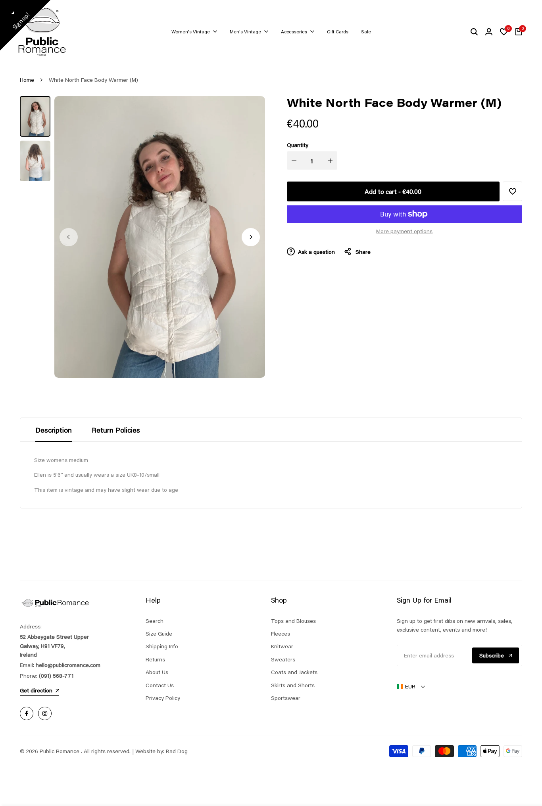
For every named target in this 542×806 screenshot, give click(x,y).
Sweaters (283, 659)
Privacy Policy (163, 698)
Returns (155, 659)
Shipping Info (162, 646)
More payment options (404, 231)
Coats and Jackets (294, 672)
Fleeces (280, 633)
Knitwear (282, 646)
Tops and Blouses (293, 620)
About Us (157, 672)
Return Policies (116, 430)
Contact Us (160, 685)
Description (53, 430)
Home (27, 79)
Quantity (297, 145)
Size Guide (159, 633)
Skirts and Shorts (293, 685)
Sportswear (285, 698)
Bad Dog (177, 751)
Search (154, 620)
